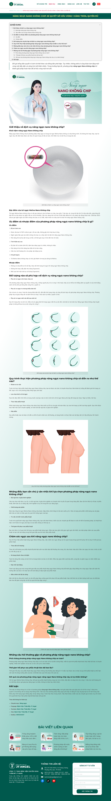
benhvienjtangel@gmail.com (53, 777)
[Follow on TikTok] (48, 781)
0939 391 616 (65, 774)
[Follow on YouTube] (54, 781)
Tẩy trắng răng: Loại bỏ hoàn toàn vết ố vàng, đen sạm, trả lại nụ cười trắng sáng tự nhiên (93, 736)
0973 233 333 (49, 772)
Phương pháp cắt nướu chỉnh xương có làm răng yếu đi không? (62, 747)
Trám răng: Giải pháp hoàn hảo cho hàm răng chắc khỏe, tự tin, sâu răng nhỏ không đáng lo (61, 736)
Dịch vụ (52, 4)
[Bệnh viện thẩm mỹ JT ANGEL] (16, 4)
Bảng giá (71, 4)
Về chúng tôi (42, 4)
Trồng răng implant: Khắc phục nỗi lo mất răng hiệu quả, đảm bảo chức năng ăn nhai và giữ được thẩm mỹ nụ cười (30, 736)
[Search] (94, 4)
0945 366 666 (55, 774)
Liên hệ (79, 4)
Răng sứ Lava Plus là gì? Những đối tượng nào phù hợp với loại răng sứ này (29, 747)
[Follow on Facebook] (42, 781)
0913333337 (20, 715)
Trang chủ (12, 10)
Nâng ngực (23, 703)
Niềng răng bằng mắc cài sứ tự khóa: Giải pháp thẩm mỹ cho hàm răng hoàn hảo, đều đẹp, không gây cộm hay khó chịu (93, 747)
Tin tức (86, 4)
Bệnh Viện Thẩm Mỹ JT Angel (26, 706)
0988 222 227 (59, 772)
